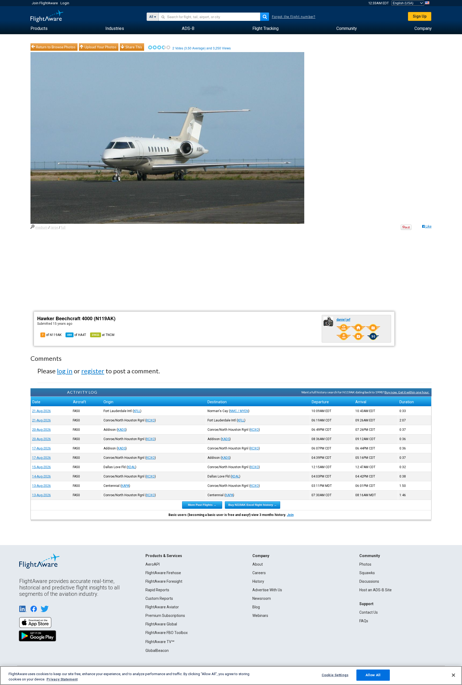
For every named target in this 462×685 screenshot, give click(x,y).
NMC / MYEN (239, 411)
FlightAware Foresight (163, 581)
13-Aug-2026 (41, 486)
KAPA (125, 486)
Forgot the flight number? (293, 17)
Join (290, 515)
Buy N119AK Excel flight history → (252, 504)
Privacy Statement (62, 679)
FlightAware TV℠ (159, 642)
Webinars (260, 615)
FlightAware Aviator (162, 607)
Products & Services (163, 556)
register (92, 371)
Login (64, 3)
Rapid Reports (157, 590)
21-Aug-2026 (41, 411)
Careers (259, 573)
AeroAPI (152, 564)
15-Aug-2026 (41, 467)
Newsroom (261, 598)
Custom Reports (159, 598)
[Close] (453, 675)
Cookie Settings (335, 675)
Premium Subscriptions (165, 615)
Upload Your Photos (100, 47)
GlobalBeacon (157, 650)
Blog (256, 607)
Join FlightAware (45, 3)
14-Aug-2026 (41, 476)
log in (64, 371)
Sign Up (419, 16)
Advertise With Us (267, 590)
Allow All (372, 675)
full (63, 227)
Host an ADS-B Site (375, 590)
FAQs (363, 621)
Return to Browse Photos (55, 47)
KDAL (131, 467)
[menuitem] (39, 28)
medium (41, 227)
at (103, 335)
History (258, 581)
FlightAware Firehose (163, 573)
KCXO (150, 420)
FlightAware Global (161, 624)
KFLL (137, 411)
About (257, 564)
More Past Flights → (202, 504)
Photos (365, 564)
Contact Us (368, 612)
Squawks (367, 573)
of (76, 335)
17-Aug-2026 (41, 448)
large (54, 227)
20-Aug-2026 (41, 430)
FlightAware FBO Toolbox (166, 633)
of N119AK (51, 335)
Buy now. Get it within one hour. (406, 392)
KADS (122, 430)
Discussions (369, 581)
